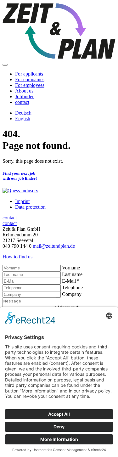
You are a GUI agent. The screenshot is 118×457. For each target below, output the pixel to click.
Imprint (22, 201)
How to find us (17, 256)
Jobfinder (24, 96)
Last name (72, 274)
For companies (29, 79)
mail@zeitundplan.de (54, 246)
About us (24, 90)
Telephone (72, 287)
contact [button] (22, 102)
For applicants (29, 73)
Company (71, 294)
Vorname (71, 267)
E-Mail (71, 281)
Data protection (30, 207)
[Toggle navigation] (5, 65)
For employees (29, 85)
